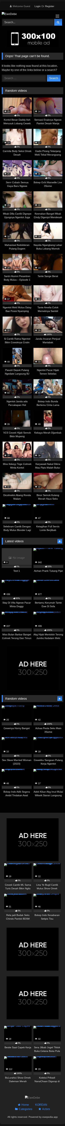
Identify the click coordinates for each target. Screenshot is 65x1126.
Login (37, 6)
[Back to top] (54, 1115)
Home (25, 1104)
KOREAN (41, 1104)
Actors (46, 1109)
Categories (25, 1109)
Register (49, 6)
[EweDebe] (27, 14)
